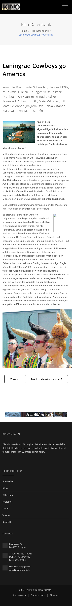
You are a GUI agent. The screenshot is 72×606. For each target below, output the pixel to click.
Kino (5, 488)
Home (23, 30)
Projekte (7, 501)
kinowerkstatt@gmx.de (19, 566)
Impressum (19, 595)
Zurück (14, 379)
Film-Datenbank (40, 30)
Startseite (8, 481)
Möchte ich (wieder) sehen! (46, 379)
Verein (6, 515)
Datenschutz (38, 595)
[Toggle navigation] (65, 7)
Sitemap (54, 595)
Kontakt (7, 522)
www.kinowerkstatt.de (19, 569)
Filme (6, 508)
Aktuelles (8, 495)
